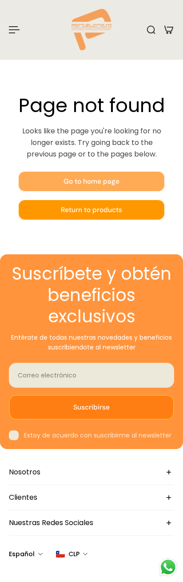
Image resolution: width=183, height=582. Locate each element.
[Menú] (14, 30)
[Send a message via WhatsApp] (168, 567)
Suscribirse (91, 407)
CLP (74, 554)
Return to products (91, 209)
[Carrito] (169, 30)
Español (22, 554)
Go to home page (91, 181)
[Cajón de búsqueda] (151, 30)
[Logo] (91, 29)
